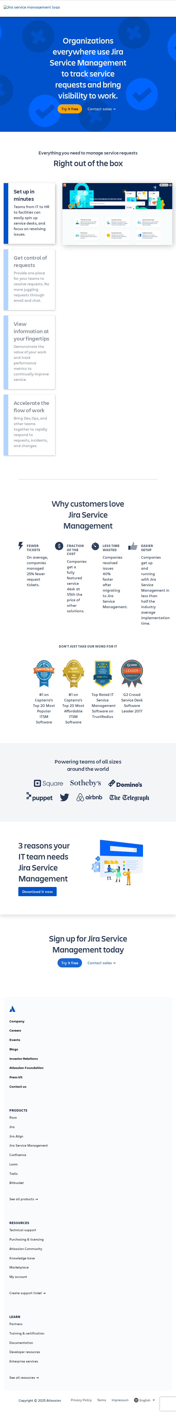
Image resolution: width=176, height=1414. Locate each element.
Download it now (37, 891)
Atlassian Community (25, 1249)
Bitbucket (16, 1183)
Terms (101, 1400)
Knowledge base (22, 1258)
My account (18, 1277)
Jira (12, 1127)
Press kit (15, 1077)
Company (17, 1021)
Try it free (69, 108)
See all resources (22, 1377)
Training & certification (26, 1333)
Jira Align (16, 1136)
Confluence (17, 1155)
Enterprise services (23, 1361)
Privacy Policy (81, 1400)
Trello (13, 1173)
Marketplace (19, 1267)
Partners (15, 1324)
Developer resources (24, 1352)
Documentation (21, 1343)
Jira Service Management (28, 1145)
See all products (21, 1199)
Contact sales (100, 109)
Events (14, 1040)
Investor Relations (23, 1058)
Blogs (13, 1049)
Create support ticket (25, 1293)
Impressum (120, 1400)
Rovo (13, 1117)
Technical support (22, 1230)
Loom (13, 1164)
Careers (15, 1030)
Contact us (17, 1086)
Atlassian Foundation (26, 1068)
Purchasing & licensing (26, 1239)
